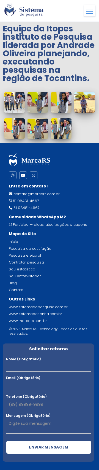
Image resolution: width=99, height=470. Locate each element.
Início (13, 241)
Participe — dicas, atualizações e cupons (50, 224)
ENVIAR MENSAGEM (48, 447)
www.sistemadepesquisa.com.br (38, 307)
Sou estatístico (22, 269)
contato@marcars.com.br (36, 194)
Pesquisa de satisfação (30, 248)
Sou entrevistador (25, 276)
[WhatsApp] (33, 175)
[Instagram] (12, 175)
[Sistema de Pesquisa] (24, 10)
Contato (16, 289)
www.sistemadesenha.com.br (35, 313)
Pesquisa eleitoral (25, 255)
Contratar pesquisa (26, 262)
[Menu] (89, 11)
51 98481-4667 (26, 200)
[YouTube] (23, 175)
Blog (13, 283)
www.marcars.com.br (28, 320)
